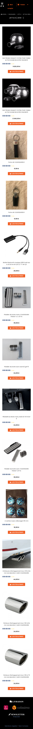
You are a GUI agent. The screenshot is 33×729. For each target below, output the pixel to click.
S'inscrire (16, 717)
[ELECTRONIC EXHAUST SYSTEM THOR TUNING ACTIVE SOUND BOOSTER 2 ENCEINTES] (16, 93)
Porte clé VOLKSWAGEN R (16, 162)
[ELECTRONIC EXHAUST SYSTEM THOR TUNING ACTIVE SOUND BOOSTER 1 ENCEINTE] (16, 41)
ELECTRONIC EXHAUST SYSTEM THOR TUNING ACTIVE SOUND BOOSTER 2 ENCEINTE (16, 111)
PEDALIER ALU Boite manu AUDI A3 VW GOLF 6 (16, 418)
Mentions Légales (11, 726)
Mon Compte (23, 726)
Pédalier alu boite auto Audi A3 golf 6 (16, 367)
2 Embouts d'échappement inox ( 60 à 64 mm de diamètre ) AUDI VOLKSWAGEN (16, 572)
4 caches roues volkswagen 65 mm (16, 521)
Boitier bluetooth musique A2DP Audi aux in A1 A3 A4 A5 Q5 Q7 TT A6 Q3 (16, 263)
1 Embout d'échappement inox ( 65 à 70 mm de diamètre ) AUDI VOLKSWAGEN (16, 676)
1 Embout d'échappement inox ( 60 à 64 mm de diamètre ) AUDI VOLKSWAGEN (16, 624)
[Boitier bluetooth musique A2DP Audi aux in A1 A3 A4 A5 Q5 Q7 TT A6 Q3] (16, 245)
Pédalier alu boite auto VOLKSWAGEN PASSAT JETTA (16, 470)
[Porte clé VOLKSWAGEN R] (16, 145)
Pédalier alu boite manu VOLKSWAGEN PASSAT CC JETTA (16, 315)
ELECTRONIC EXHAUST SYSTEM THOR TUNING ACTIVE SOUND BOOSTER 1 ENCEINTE (16, 59)
